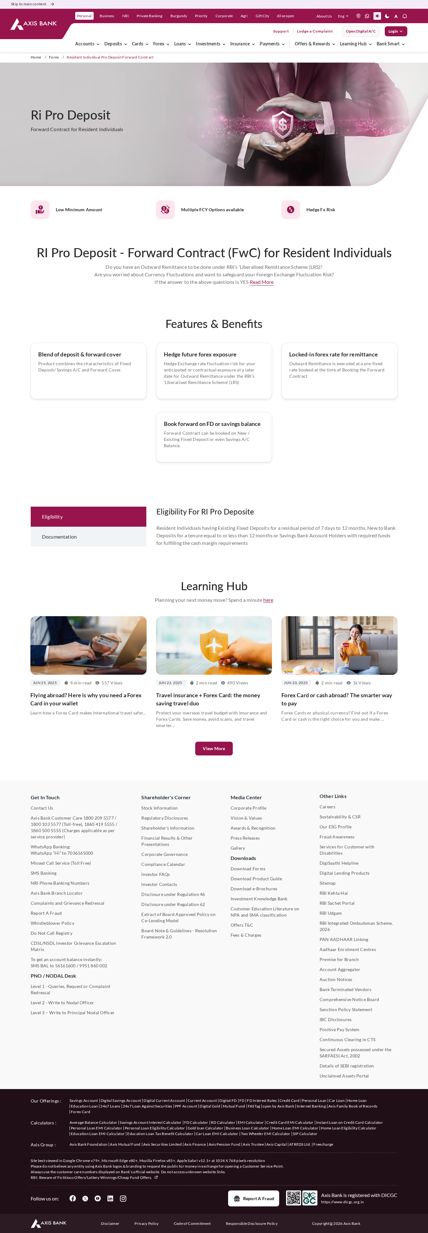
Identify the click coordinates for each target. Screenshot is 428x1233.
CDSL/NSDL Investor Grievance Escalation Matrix (73, 946)
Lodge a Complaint (315, 31)
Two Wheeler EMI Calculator (265, 1133)
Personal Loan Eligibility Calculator (155, 1128)
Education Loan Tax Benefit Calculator (160, 1133)
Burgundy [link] (178, 15)
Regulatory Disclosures (164, 818)
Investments (208, 44)
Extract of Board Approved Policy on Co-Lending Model (178, 917)
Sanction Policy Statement (346, 1009)
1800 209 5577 (98, 818)
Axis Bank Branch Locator (57, 893)
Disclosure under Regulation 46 (173, 894)
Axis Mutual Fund (125, 1144)
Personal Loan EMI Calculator (96, 1128)
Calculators (42, 1122)
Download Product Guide (256, 878)
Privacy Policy (146, 1223)
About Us (324, 16)
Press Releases (245, 838)
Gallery (238, 848)
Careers (328, 806)
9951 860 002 (93, 965)
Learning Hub (353, 44)
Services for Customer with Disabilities (347, 850)
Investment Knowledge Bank (259, 898)
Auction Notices (336, 979)
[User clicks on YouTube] (98, 1198)
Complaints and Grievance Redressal (67, 903)
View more (214, 748)
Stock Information (159, 808)
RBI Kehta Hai (334, 893)
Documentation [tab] (59, 537)
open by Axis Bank (278, 1106)
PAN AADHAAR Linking (344, 939)
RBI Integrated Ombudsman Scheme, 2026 (356, 926)
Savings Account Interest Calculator (150, 1122)
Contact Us (42, 808)
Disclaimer (110, 1223)
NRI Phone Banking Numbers (60, 883)
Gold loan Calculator (205, 1128)
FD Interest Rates (262, 1100)
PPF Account (186, 1106)
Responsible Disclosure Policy (252, 1223)
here (268, 600)
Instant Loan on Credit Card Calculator (349, 1122)
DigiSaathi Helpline (339, 863)
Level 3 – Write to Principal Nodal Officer (73, 1012)
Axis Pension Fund (224, 1144)
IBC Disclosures (336, 1019)
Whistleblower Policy (52, 923)
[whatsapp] (367, 15)
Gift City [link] (262, 15)
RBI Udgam (331, 913)
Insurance (240, 44)
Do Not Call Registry (51, 933)
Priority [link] (201, 15)
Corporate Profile (249, 808)
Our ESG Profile (336, 826)
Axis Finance (195, 1144)
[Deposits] (125, 44)
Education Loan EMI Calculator (98, 1133)
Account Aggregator (340, 969)
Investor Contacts (159, 884)
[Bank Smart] (403, 44)
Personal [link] (84, 15)
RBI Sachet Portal (337, 903)
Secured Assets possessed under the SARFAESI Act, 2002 (355, 1052)
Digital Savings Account (121, 1100)
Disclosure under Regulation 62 (173, 904)
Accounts (84, 44)
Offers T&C (242, 925)
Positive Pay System (340, 1029)
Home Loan (357, 1100)
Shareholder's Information (167, 828)
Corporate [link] (224, 15)
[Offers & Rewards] (333, 44)
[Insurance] (253, 44)
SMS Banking (44, 873)
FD (242, 1100)
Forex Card (80, 1111)
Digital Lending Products (345, 873)
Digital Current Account (164, 1100)
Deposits (113, 44)
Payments (269, 44)
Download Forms (248, 868)
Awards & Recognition (253, 828)
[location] (358, 15)
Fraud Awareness (337, 836)
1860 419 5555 (99, 824)
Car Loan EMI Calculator (217, 1133)
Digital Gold (210, 1106)
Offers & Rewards (312, 44)
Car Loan (337, 1100)
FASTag (254, 1106)
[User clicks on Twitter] (85, 1198)
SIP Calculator (305, 1133)
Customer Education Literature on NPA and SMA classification (265, 912)
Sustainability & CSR (340, 816)
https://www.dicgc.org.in (342, 1202)
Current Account (202, 1100)
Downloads (243, 858)
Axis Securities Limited (162, 1144)
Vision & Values (246, 818)
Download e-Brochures (254, 888)
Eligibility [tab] (52, 516)
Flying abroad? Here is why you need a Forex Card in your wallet (86, 699)
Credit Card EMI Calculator (289, 1122)
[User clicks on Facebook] (72, 1198)
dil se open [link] (285, 15)
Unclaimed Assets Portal (344, 1075)
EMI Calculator (251, 1122)
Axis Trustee (253, 1144)
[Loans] (189, 44)
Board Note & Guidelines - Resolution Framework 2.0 (179, 933)
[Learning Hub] (370, 44)
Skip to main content (28, 4)
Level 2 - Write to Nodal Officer (62, 1002)
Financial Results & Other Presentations (167, 841)
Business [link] (107, 15)
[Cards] (147, 44)
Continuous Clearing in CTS (347, 1039)
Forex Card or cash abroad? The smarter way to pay (336, 699)
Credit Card (289, 1100)
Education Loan (84, 1106)
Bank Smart (388, 44)
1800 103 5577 (46, 824)
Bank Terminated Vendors (346, 989)
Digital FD (228, 1100)
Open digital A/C (361, 31)
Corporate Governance (164, 854)
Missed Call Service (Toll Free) (61, 863)
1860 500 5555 (46, 830)
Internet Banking (311, 1106)
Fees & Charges (246, 935)
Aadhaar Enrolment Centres (348, 949)
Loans (180, 44)
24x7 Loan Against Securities (147, 1106)
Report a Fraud (258, 1198)
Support (281, 31)
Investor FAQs (155, 874)
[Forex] (168, 44)
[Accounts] (98, 44)
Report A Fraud (46, 913)
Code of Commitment (192, 1223)
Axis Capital (276, 1144)
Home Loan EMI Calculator (295, 1128)
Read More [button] (262, 282)
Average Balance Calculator (93, 1122)
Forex (158, 44)
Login (393, 31)
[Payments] (283, 44)
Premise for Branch (339, 959)
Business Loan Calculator (247, 1128)
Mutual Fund (234, 1106)
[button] (344, 16)
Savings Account (84, 1100)
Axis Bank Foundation (88, 1144)
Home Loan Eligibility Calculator (348, 1128)
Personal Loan (314, 1100)
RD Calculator (223, 1122)
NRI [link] (125, 15)
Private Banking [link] (149, 15)
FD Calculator (196, 1122)
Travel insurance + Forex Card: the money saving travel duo (208, 699)
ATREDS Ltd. (300, 1144)
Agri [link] (244, 15)
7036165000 (80, 853)
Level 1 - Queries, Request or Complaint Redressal (70, 989)
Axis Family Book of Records (353, 1106)
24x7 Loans (110, 1106)
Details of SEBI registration (347, 1065)
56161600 (65, 965)
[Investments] (224, 44)
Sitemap (328, 883)
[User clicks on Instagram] (123, 1198)
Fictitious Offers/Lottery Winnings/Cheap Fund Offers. (105, 1177)
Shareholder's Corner (166, 797)
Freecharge (323, 1144)
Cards (137, 44)
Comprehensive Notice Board (349, 999)
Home (36, 57)
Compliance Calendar (163, 864)
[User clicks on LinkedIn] (110, 1198)
